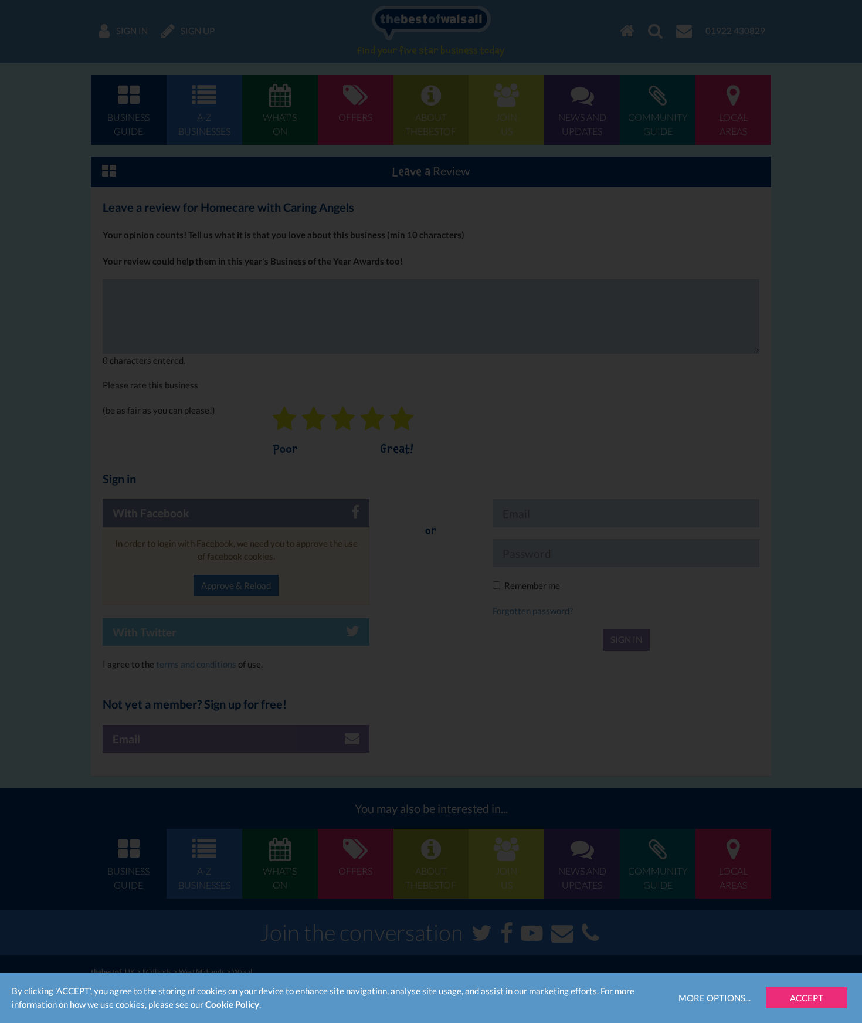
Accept (806, 997)
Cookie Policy (232, 1004)
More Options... (714, 997)
